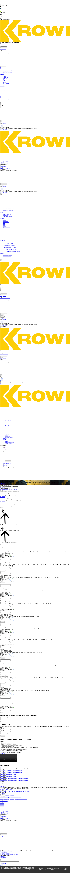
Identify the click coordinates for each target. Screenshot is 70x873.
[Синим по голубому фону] (0, 9)
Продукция (2, 96)
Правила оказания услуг (5, 853)
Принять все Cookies (40, 869)
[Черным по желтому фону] (0, 10)
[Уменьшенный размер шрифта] (0, 1)
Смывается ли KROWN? (5, 793)
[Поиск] (1, 121)
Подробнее (2, 487)
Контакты (2, 97)
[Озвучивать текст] (1, 17)
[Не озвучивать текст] (1, 18)
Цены (1, 68)
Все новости (2, 786)
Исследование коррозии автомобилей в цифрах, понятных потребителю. (15, 791)
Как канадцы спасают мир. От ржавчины (8, 774)
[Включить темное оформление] (1, 194)
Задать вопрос (3, 66)
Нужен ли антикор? (4, 801)
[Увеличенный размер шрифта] (1, 4)
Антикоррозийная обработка (8, 70)
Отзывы (2, 85)
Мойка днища (5, 71)
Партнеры (4, 235)
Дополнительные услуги (7, 72)
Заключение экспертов (7, 94)
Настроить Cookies (65, 869)
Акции (4, 79)
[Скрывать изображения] (1, 14)
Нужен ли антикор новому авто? (7, 789)
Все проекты (2, 767)
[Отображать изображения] (1, 13)
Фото (4, 80)
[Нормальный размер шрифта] (1, 3)
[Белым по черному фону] (0, 7)
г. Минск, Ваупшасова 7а (5, 51)
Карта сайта (2, 856)
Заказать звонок (3, 164)
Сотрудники (5, 234)
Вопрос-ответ (5, 77)
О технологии (3, 483)
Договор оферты (3, 852)
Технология (5, 232)
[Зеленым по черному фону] (0, 11)
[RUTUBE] (3, 110)
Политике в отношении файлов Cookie (8, 870)
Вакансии (4, 236)
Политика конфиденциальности (6, 851)
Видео (4, 81)
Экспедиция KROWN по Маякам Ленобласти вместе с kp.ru (12, 770)
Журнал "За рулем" (6, 83)
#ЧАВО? (2, 803)
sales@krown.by (3, 49)
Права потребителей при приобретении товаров (9, 854)
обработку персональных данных (13, 734)
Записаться (2, 484)
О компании (5, 231)
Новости (2, 74)
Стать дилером (5, 93)
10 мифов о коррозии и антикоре (7, 795)
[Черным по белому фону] (0, 6)
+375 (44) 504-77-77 (5, 161)
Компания (2, 86)
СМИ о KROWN (6, 78)
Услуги (1, 67)
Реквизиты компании (7, 100)
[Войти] (0, 122)
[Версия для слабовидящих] (2, 315)
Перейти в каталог (3, 129)
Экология (4, 82)
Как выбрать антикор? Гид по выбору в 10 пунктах (10, 797)
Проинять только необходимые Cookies (53, 869)
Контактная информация (7, 99)
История (4, 233)
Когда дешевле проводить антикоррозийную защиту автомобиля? (13, 799)
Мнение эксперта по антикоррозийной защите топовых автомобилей (14, 778)
